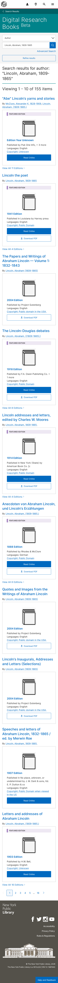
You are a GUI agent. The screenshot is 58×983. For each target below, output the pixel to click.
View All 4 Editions (12, 249)
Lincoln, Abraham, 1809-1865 (21, 180)
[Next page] (43, 893)
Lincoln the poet (15, 175)
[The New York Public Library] (4, 4)
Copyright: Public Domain (20, 225)
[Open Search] (44, 4)
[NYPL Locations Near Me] (36, 4)
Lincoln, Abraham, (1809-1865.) (22, 513)
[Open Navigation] (52, 4)
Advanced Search (46, 51)
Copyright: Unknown (18, 151)
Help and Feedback (47, 980)
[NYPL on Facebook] (33, 920)
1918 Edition (14, 369)
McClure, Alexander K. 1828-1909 (23, 103)
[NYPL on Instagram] (45, 920)
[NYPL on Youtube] (52, 920)
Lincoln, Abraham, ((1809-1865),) (23, 336)
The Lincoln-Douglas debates (26, 331)
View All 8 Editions (12, 407)
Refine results (29, 58)
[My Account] (27, 4)
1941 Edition (14, 213)
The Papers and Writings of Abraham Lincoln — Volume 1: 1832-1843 (26, 261)
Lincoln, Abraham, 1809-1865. (21, 424)
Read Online (29, 157)
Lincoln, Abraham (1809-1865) (22, 270)
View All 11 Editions (12, 168)
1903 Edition (14, 856)
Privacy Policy (48, 931)
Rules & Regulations (46, 936)
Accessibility (49, 926)
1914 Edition (14, 457)
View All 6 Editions (12, 582)
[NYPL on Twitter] (39, 920)
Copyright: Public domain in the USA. (26, 311)
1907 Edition (14, 773)
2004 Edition (15, 300)
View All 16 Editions (12, 884)
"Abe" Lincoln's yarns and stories (28, 98)
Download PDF (30, 238)
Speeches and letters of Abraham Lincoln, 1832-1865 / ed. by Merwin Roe (26, 733)
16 (38, 892)
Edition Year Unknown (20, 140)
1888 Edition (14, 546)
